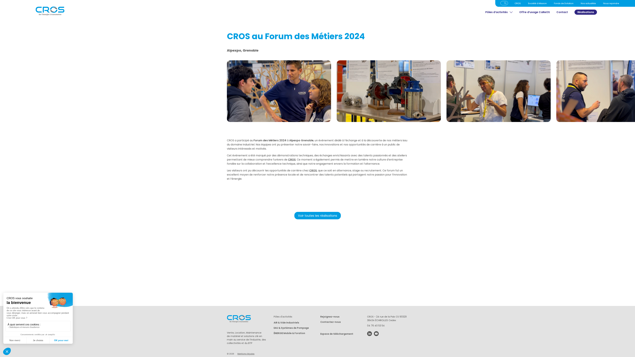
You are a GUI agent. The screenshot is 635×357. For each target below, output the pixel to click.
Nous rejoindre (611, 3)
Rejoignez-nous (329, 316)
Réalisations (585, 12)
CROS (518, 3)
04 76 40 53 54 (376, 325)
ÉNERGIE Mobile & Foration (289, 333)
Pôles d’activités (496, 12)
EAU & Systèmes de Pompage (291, 328)
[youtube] (376, 333)
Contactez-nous (330, 322)
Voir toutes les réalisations (317, 216)
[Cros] (129, 11)
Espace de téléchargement (336, 334)
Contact (562, 12)
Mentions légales (245, 353)
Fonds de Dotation (563, 3)
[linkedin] (369, 333)
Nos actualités (588, 3)
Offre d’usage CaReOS (534, 12)
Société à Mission (537, 3)
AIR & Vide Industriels (286, 322)
